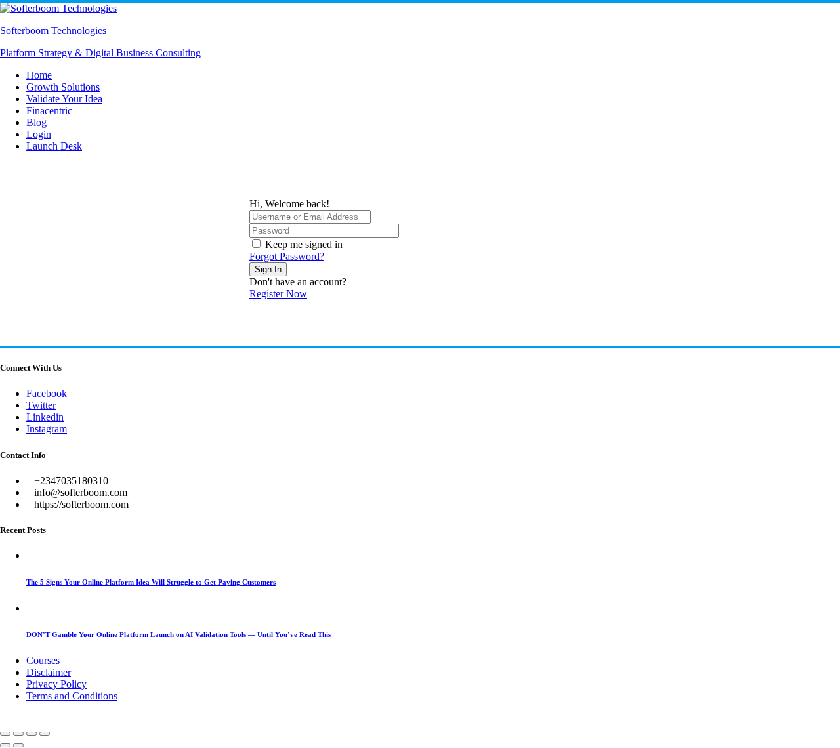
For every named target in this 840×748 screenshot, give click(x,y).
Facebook (46, 393)
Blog (36, 122)
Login (38, 134)
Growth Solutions (63, 87)
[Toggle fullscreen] (18, 734)
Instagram (46, 428)
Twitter (41, 405)
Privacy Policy (56, 684)
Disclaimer (48, 672)
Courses (43, 660)
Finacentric (49, 110)
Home (39, 75)
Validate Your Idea (64, 98)
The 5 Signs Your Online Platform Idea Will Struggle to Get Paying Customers (151, 582)
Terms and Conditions (71, 695)
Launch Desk (54, 146)
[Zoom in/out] (5, 734)
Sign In (268, 269)
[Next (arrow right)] (18, 745)
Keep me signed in (304, 244)
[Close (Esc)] (44, 734)
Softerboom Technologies (53, 30)
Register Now (278, 293)
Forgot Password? (286, 256)
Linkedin (45, 417)
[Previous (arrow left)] (5, 745)
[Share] (31, 734)
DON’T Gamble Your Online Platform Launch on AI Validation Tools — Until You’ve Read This (178, 634)
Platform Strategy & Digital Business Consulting (100, 52)
